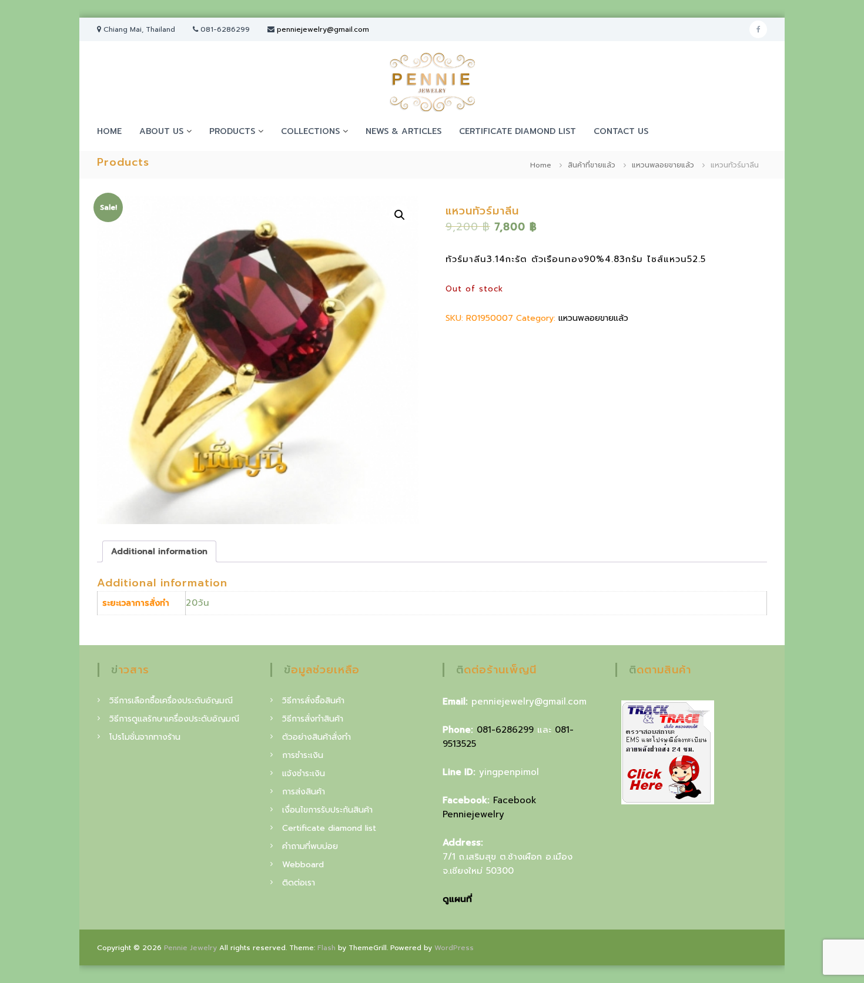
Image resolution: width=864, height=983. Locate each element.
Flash (326, 947)
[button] (399, 215)
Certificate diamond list (517, 131)
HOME (109, 131)
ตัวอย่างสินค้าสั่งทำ (316, 737)
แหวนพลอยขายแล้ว (663, 165)
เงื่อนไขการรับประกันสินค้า (327, 810)
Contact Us (621, 131)
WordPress (454, 947)
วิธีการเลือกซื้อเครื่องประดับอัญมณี (171, 701)
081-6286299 (505, 729)
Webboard (303, 864)
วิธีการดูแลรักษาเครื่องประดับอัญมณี (174, 719)
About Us (161, 131)
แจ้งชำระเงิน (303, 773)
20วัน (198, 602)
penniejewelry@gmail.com (323, 29)
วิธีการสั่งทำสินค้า (312, 719)
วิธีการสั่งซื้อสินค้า (313, 701)
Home (540, 165)
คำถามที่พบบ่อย (310, 846)
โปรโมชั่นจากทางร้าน (144, 737)
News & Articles (403, 131)
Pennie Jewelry (190, 947)
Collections (310, 131)
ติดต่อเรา (298, 883)
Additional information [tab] (159, 551)
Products (232, 131)
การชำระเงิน (302, 755)
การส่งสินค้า (303, 792)
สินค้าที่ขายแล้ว (591, 165)
